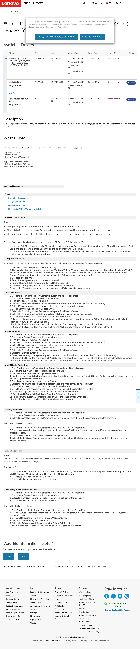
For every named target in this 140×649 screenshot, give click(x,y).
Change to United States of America (56, 37)
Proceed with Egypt (92, 37)
